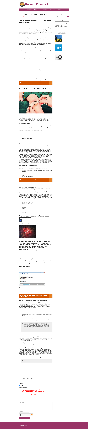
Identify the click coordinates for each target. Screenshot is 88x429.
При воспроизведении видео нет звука (29, 390)
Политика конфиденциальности (24, 425)
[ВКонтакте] (19, 385)
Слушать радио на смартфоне (55, 9)
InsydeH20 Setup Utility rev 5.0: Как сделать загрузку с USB (33, 391)
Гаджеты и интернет (22, 16)
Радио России (29, 9)
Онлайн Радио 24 (36, 4)
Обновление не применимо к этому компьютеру (31, 389)
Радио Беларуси (45, 9)
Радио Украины (37, 9)
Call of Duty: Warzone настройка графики (29, 394)
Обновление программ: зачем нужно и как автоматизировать (35, 360)
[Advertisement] (62, 69)
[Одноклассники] (21, 385)
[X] (22, 385)
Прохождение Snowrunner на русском (29, 392)
